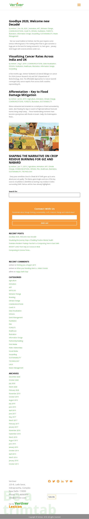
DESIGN (34, 31)
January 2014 (13, 461)
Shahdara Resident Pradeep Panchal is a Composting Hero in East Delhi (34, 243)
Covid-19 (27, 31)
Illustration (12, 34)
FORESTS (49, 31)
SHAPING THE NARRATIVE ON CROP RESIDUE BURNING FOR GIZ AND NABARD (33, 159)
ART (38, 28)
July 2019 (12, 404)
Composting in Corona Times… (20, 250)
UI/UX (11, 364)
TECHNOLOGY (27, 172)
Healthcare (27, 66)
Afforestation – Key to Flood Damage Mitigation (28, 93)
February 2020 (14, 390)
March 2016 (13, 437)
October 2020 (14, 380)
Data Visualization (49, 64)
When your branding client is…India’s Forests (32, 268)
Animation (32, 28)
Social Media (13, 351)
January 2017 (13, 427)
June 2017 (12, 414)
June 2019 (12, 407)
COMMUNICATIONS (16, 31)
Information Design (24, 34)
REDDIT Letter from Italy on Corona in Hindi (24, 247)
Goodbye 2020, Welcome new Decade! (29, 22)
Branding (12, 297)
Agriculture (31, 99)
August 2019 (13, 400)
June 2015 (12, 444)
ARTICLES (12, 291)
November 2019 (14, 393)
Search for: (13, 191)
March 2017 (13, 420)
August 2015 (13, 440)
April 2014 (12, 454)
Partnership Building (16, 341)
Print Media (13, 344)
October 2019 (14, 397)
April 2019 (12, 410)
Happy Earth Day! (22, 272)
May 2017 (12, 417)
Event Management (16, 317)
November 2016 (14, 430)
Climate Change (49, 99)
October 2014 (14, 450)
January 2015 (13, 447)
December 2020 (14, 377)
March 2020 (13, 387)
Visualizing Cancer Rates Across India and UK (31, 58)
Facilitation (41, 31)
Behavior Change (47, 28)
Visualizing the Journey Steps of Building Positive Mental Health (31, 240)
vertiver (13, 28)
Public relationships (15, 348)
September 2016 (15, 434)
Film (38, 169)
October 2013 (14, 464)
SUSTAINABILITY (46, 34)
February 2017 (14, 424)
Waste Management (16, 368)
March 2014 (13, 457)
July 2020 (12, 383)
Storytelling (36, 34)
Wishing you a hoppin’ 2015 (26, 265)
